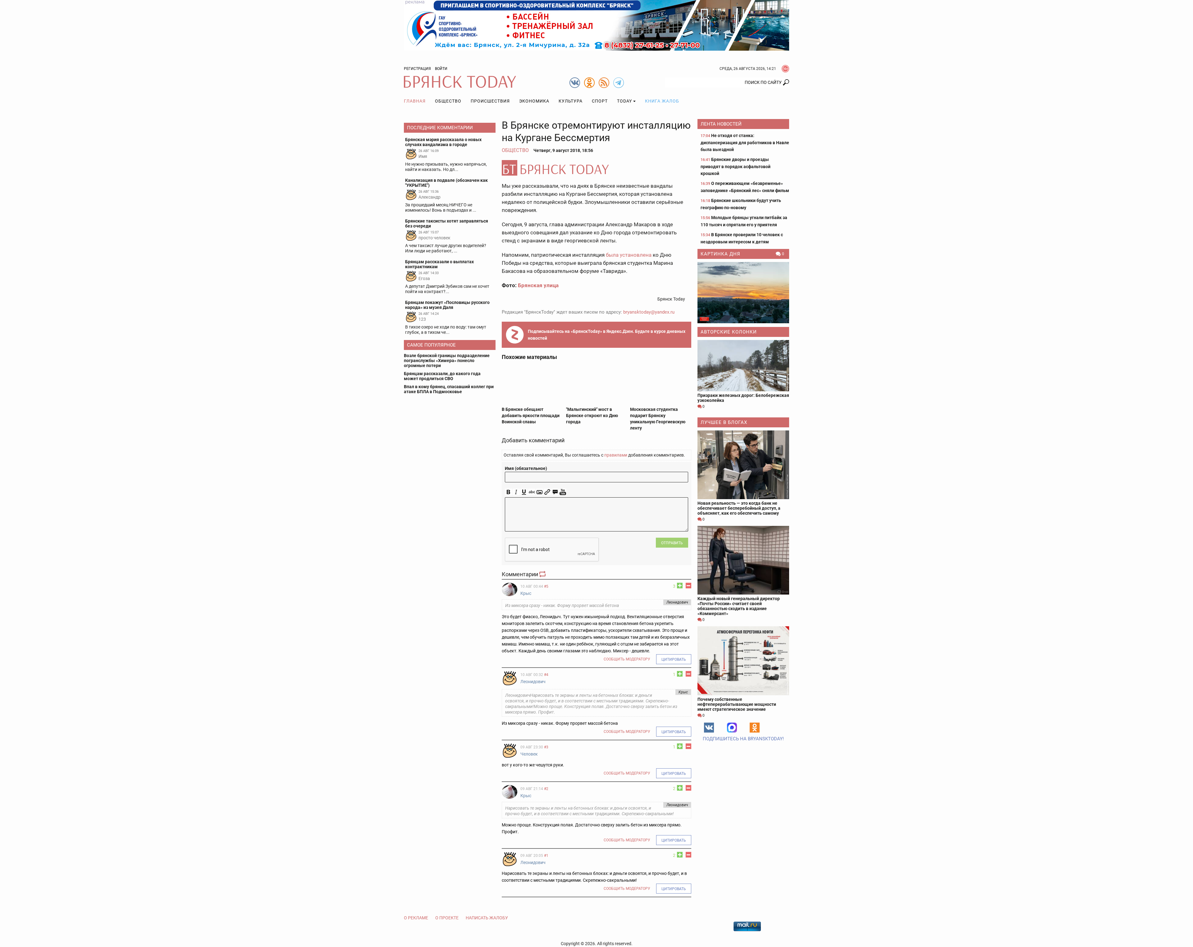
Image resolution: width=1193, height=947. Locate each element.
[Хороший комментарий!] (680, 585)
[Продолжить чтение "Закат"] (743, 292)
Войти (441, 69)
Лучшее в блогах (724, 422)
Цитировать (673, 659)
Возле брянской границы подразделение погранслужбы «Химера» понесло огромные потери (447, 360)
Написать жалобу (487, 917)
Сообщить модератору (627, 659)
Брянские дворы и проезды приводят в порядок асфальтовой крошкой (735, 166)
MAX (732, 728)
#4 (546, 675)
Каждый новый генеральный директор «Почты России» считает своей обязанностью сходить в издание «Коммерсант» (738, 606)
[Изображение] (539, 492)
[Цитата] (555, 492)
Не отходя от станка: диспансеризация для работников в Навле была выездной (745, 142)
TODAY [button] (624, 101)
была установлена (628, 255)
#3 (546, 747)
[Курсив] (516, 492)
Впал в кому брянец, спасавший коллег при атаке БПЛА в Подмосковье (449, 389)
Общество (448, 101)
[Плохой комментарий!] (688, 585)
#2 (546, 789)
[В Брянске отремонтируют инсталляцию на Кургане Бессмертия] (596, 168)
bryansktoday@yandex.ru (648, 312)
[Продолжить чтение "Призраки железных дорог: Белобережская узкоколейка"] (743, 365)
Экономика (534, 101)
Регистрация (417, 69)
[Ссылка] (547, 492)
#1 (546, 855)
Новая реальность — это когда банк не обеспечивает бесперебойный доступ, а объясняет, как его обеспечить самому (738, 508)
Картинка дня (720, 254)
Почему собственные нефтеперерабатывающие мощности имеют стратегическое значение (736, 704)
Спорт (600, 101)
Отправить (672, 543)
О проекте (447, 917)
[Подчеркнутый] (524, 492)
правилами (615, 455)
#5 (546, 586)
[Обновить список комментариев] (543, 574)
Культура (571, 101)
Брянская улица (538, 285)
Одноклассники (755, 728)
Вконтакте (709, 728)
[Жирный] (508, 492)
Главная (415, 101)
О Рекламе (416, 917)
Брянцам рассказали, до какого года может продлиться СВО (442, 376)
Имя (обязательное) (526, 468)
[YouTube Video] (562, 492)
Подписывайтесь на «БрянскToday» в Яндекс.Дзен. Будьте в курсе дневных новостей (606, 335)
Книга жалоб (662, 101)
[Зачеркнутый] (531, 492)
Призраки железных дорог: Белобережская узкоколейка (743, 398)
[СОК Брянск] (596, 24)
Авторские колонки (729, 332)
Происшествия (490, 101)
